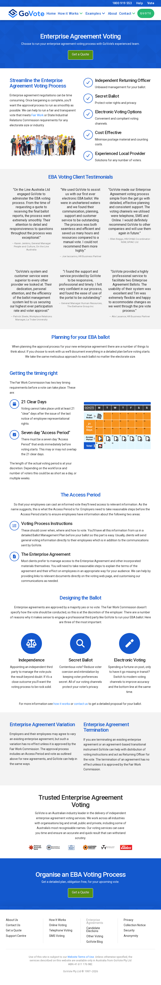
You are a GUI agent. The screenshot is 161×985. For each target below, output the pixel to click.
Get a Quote (80, 54)
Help (139, 3)
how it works (61, 703)
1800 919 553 (122, 3)
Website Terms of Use (81, 956)
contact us (81, 703)
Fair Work (37, 115)
